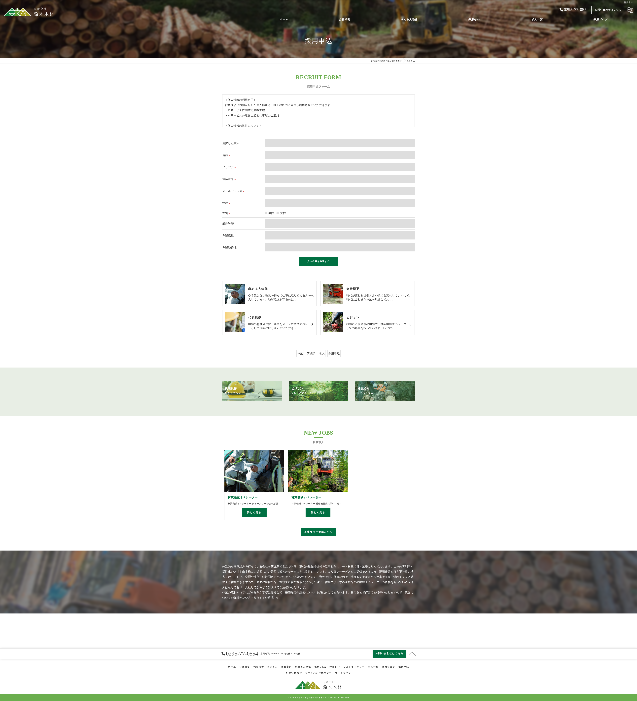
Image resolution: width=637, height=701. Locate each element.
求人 (322, 353)
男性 (271, 213)
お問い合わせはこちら (608, 9)
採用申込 (334, 353)
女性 (283, 213)
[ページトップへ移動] (412, 653)
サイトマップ (343, 673)
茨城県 (311, 353)
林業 (300, 353)
